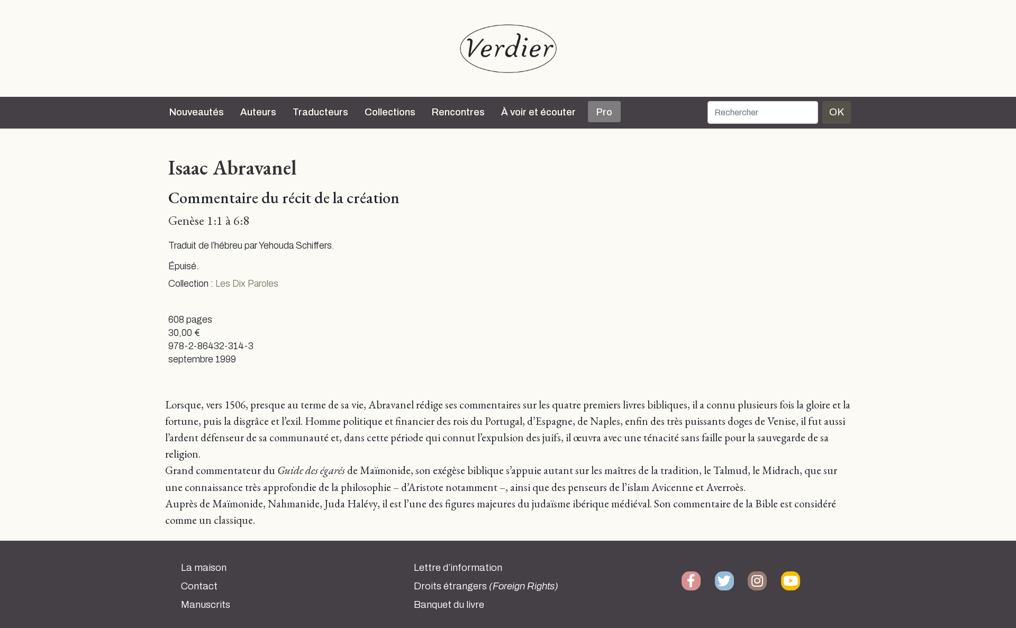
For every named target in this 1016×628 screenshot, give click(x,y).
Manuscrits (205, 604)
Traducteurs (320, 112)
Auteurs (258, 112)
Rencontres (458, 112)
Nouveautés (196, 112)
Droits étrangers (486, 586)
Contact (199, 586)
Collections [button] (390, 112)
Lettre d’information (458, 567)
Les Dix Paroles (246, 284)
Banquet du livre (449, 604)
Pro (604, 112)
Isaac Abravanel (232, 167)
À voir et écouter (538, 112)
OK (836, 111)
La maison (203, 567)
